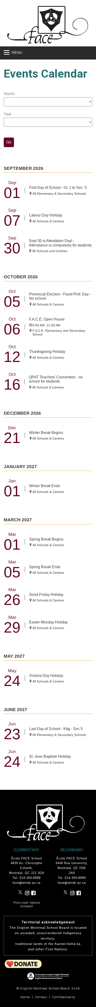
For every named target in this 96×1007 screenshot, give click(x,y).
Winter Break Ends (44, 486)
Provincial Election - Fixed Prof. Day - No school (60, 296)
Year (7, 114)
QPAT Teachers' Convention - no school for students (56, 379)
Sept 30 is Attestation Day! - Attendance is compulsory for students (60, 243)
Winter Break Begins (46, 433)
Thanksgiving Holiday (47, 352)
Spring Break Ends (44, 567)
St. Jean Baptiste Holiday (50, 756)
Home (25, 997)
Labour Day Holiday (45, 215)
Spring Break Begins (46, 539)
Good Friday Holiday (46, 595)
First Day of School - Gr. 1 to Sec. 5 (58, 188)
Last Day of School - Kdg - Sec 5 (56, 729)
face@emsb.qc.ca (26, 882)
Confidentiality (63, 997)
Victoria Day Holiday (46, 676)
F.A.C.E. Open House (47, 319)
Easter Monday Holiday (48, 622)
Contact (41, 997)
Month (9, 94)
